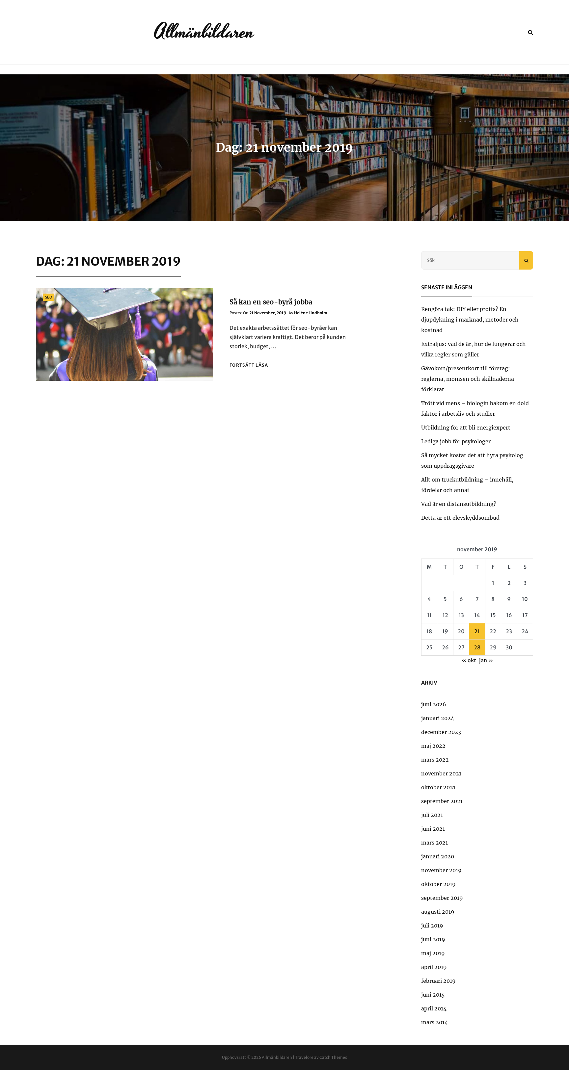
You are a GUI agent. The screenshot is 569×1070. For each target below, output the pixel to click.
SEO (48, 297)
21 (477, 631)
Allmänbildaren (204, 32)
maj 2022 (433, 746)
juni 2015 (433, 994)
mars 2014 (434, 1022)
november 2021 (441, 773)
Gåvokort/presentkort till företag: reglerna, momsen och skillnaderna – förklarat (470, 379)
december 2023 (441, 732)
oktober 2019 (438, 884)
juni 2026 (433, 704)
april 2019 (434, 967)
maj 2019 (433, 953)
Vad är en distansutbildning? (458, 504)
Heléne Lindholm (310, 312)
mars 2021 (434, 842)
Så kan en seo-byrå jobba (271, 302)
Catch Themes (333, 1057)
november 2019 (441, 870)
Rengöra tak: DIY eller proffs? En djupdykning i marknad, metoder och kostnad (470, 319)
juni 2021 (433, 828)
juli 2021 (432, 815)
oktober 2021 (438, 787)
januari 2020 (437, 856)
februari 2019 (438, 981)
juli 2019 (432, 925)
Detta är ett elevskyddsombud (460, 517)
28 (477, 647)
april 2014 (434, 1008)
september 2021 (442, 801)
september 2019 (442, 898)
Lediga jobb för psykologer (456, 441)
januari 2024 (437, 718)
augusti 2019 (437, 911)
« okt (469, 660)
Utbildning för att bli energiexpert (465, 427)
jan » (486, 660)
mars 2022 (435, 759)
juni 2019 (433, 939)
